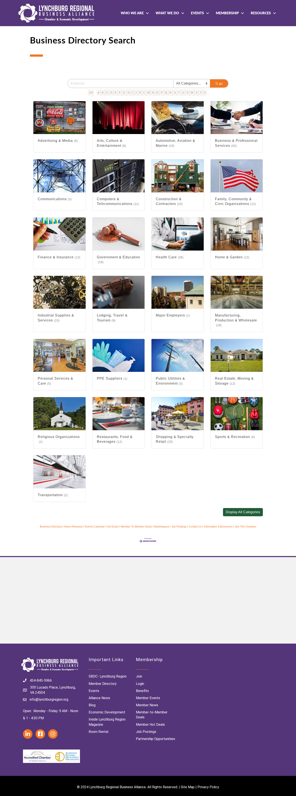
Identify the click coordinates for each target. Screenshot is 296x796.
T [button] (179, 92)
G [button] (124, 92)
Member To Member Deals (136, 526)
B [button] (102, 92)
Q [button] (166, 92)
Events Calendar (95, 526)
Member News (147, 705)
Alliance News (99, 698)
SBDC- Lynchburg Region (108, 676)
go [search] (221, 83)
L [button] (144, 92)
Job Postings (179, 526)
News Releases (73, 526)
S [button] (175, 92)
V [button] (187, 92)
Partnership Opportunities (155, 739)
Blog (92, 705)
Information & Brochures (218, 526)
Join (139, 676)
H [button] (129, 92)
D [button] (111, 92)
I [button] (132, 92)
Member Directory (103, 684)
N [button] (153, 92)
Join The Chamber (245, 526)
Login (140, 684)
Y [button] (201, 92)
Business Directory (51, 526)
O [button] (157, 92)
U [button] (183, 92)
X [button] (196, 92)
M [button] (149, 92)
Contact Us (195, 526)
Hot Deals (113, 526)
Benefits (142, 691)
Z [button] (205, 92)
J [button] (136, 92)
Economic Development (107, 712)
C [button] (107, 92)
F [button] (119, 92)
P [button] (162, 92)
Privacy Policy (208, 787)
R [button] (170, 92)
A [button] (98, 92)
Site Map (188, 787)
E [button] (115, 92)
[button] (243, 512)
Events (197, 13)
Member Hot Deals (150, 724)
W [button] (192, 92)
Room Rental (98, 732)
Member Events (148, 698)
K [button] (140, 92)
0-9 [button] (91, 92)
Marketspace (161, 526)
